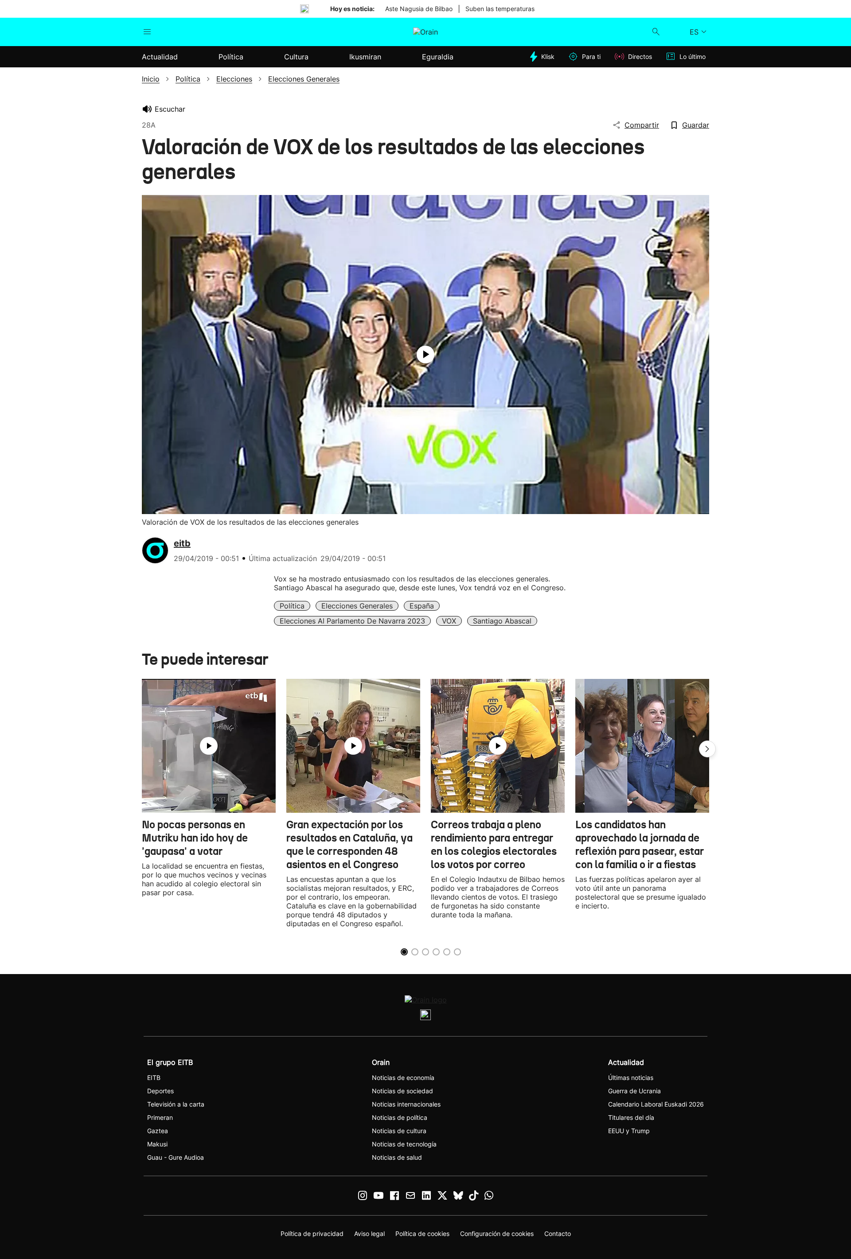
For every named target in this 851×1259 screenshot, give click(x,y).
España (422, 605)
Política (292, 605)
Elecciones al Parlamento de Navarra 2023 (352, 620)
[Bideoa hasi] (425, 354)
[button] (707, 749)
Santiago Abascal (502, 620)
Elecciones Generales (357, 605)
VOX (449, 620)
